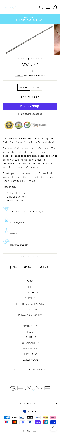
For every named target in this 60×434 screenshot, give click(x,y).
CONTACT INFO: (30, 403)
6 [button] (31, 59)
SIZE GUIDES (30, 348)
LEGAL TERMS (30, 292)
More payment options (30, 113)
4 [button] (26, 59)
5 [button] (29, 59)
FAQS (30, 331)
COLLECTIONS (30, 309)
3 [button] (24, 59)
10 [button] (41, 59)
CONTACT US (30, 326)
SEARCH (29, 281)
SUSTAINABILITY (30, 342)
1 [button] (19, 59)
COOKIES (30, 287)
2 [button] (21, 59)
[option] (30, 19)
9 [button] (39, 59)
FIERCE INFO (30, 354)
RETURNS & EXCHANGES (30, 303)
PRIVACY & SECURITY (30, 314)
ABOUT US (30, 337)
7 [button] (34, 59)
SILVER (24, 87)
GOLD (36, 87)
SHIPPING (30, 298)
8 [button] (36, 59)
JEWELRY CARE (30, 359)
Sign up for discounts (30, 370)
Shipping (19, 75)
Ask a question (30, 257)
